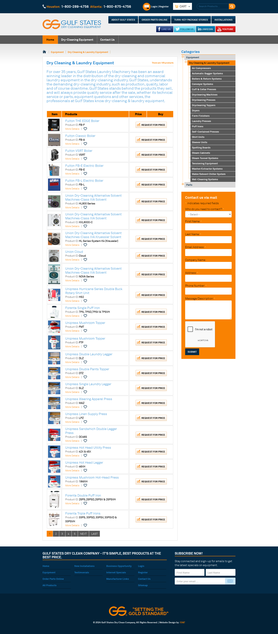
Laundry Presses (201, 121)
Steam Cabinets (201, 152)
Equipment (57, 52)
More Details (72, 128)
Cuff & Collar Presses (204, 89)
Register (164, 6)
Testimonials (81, 572)
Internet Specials (116, 572)
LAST (94, 533)
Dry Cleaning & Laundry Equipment (88, 52)
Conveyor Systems (202, 83)
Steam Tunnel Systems (205, 158)
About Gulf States (123, 19)
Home (50, 39)
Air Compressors (201, 68)
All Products (50, 585)
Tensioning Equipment (205, 163)
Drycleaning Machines (204, 94)
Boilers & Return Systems (207, 78)
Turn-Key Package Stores (191, 19)
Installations (223, 19)
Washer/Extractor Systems (207, 168)
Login (154, 6)
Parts (189, 184)
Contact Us (107, 39)
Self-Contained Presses (205, 131)
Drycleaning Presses (203, 99)
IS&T (182, 622)
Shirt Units (198, 136)
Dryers (196, 110)
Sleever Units (199, 142)
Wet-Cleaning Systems (205, 179)
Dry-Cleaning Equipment (77, 39)
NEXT (83, 533)
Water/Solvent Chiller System (209, 173)
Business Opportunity (119, 565)
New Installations (84, 565)
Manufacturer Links (117, 578)
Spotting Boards (201, 147)
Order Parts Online (155, 19)
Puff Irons (197, 126)
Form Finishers (201, 115)
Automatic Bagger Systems (207, 73)
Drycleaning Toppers (203, 105)
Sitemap (143, 585)
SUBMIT (192, 351)
